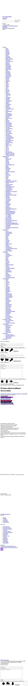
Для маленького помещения (12, 227)
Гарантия (8, 326)
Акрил (7, 84)
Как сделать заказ (9, 320)
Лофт (7, 119)
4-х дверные (8, 217)
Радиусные (8, 107)
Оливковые (8, 65)
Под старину (8, 125)
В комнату (8, 313)
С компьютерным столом (11, 248)
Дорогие (8, 99)
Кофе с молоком (9, 58)
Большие (8, 169)
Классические (9, 118)
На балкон (8, 200)
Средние (8, 170)
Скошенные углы (9, 108)
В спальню (8, 315)
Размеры (8, 289)
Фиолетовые (8, 76)
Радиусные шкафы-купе (11, 208)
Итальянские (8, 115)
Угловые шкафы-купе (10, 211)
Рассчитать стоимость (13, 547)
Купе (7, 272)
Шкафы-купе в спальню (11, 194)
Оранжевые (8, 66)
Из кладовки (8, 306)
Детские (7, 196)
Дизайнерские (9, 114)
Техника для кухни (10, 155)
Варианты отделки (10, 153)
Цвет (7, 48)
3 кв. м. (7, 147)
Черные (7, 50)
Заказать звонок (4, 547)
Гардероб (8, 226)
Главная (2, 393)
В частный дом (9, 317)
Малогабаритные (9, 140)
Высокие (8, 203)
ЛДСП (7, 89)
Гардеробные (6, 278)
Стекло (7, 183)
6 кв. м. (7, 149)
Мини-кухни (8, 144)
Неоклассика (8, 122)
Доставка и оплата (7, 319)
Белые (7, 49)
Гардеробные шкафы (10, 311)
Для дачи (8, 134)
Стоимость (8, 97)
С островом (8, 139)
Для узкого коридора (10, 277)
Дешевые (8, 98)
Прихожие (5, 251)
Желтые (7, 51)
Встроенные (8, 135)
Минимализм (9, 123)
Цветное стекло (9, 184)
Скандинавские (9, 126)
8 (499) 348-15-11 (14, 25)
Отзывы (7, 328)
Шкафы (5, 518)
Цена (7, 285)
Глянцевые (8, 57)
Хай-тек (7, 129)
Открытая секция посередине (12, 224)
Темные (7, 161)
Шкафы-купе (6, 156)
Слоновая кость (9, 61)
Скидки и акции (9, 334)
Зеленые (7, 54)
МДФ (7, 82)
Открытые (8, 308)
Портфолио (8, 327)
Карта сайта (8, 332)
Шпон (7, 92)
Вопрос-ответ (9, 336)
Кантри (7, 117)
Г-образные (8, 204)
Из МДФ (8, 269)
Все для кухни (9, 151)
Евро (7, 112)
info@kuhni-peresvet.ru (5, 514)
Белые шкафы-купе (10, 164)
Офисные (8, 197)
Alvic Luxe (8, 175)
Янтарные (8, 72)
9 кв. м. (7, 150)
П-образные (8, 104)
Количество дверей (10, 213)
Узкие (7, 146)
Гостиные (5, 229)
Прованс (8, 121)
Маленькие (8, 168)
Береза (7, 85)
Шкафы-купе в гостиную (11, 191)
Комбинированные (10, 186)
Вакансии (8, 331)
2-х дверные (8, 214)
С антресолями (9, 136)
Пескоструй (8, 185)
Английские (8, 113)
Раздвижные (8, 310)
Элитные (8, 101)
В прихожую (8, 193)
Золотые (7, 78)
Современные (9, 111)
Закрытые (8, 307)
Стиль (7, 110)
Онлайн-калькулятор (10, 335)
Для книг (8, 198)
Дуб (6, 87)
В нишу (7, 314)
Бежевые (8, 56)
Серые (7, 55)
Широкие (8, 210)
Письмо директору (5, 660)
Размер (7, 143)
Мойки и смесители (10, 154)
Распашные (8, 225)
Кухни (4, 47)
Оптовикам (8, 338)
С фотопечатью (9, 189)
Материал (8, 80)
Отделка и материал (10, 171)
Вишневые (8, 68)
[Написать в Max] (2, 550)
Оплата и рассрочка (10, 322)
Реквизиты (8, 329)
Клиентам (5, 333)
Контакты (5, 339)
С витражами (9, 187)
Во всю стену (9, 219)
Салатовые (8, 75)
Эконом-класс (9, 100)
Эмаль (7, 83)
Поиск (16, 21)
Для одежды (8, 199)
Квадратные (8, 300)
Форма (7, 103)
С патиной (8, 94)
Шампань (8, 64)
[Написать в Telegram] (14, 568)
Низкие (7, 206)
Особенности (9, 130)
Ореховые (8, 71)
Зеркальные (8, 270)
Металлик (8, 59)
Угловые (8, 105)
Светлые (8, 163)
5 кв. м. (7, 148)
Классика (8, 254)
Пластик (8, 91)
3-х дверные (8, 215)
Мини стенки (9, 243)
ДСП (7, 96)
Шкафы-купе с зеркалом (11, 180)
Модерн (7, 120)
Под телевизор (9, 250)
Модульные (8, 141)
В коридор (8, 192)
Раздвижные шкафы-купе (11, 222)
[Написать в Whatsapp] (14, 586)
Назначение (8, 190)
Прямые (7, 106)
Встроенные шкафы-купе (11, 220)
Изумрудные (8, 69)
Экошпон (8, 93)
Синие (7, 79)
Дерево (7, 86)
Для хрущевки (9, 133)
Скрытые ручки (9, 142)
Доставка (8, 321)
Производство (9, 325)
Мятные (7, 77)
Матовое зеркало (9, 182)
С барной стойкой (10, 137)
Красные (8, 53)
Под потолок (8, 221)
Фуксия (7, 62)
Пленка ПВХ (24, 393)
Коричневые (8, 158)
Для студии (8, 132)
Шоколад (8, 63)
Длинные (8, 205)
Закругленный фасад (10, 212)
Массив (7, 90)
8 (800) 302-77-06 (6, 25)
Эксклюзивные (9, 128)
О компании (6, 324)
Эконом (7, 228)
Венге (7, 70)
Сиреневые (8, 73)
